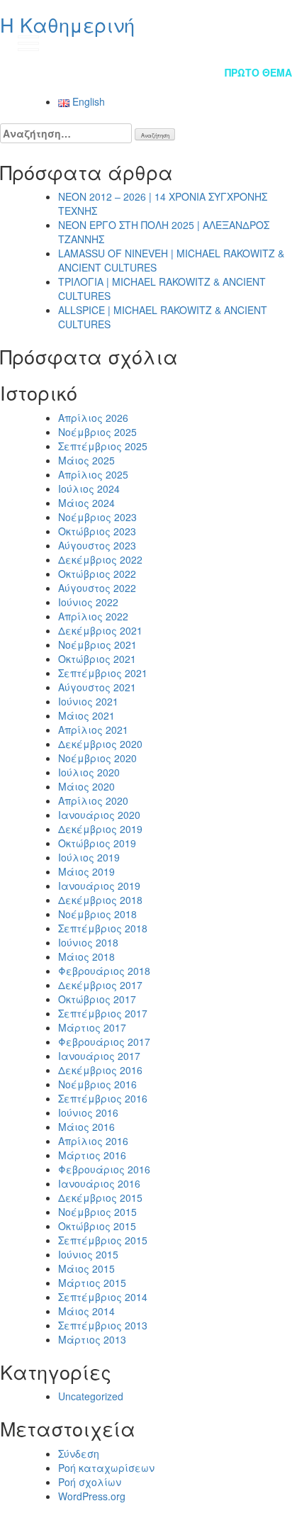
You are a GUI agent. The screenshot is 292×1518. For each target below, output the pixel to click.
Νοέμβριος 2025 (97, 432)
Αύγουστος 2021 (97, 687)
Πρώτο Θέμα (258, 72)
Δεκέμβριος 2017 (100, 985)
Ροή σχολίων (89, 1482)
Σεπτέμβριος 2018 (102, 928)
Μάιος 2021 (86, 715)
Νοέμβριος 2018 (97, 914)
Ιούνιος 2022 (88, 602)
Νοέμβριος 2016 (97, 1084)
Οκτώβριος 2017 (97, 999)
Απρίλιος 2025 (93, 474)
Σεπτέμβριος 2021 (102, 673)
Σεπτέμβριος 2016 (102, 1098)
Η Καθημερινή (67, 24)
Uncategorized (90, 1396)
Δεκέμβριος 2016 (100, 1070)
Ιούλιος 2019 (89, 857)
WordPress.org (91, 1496)
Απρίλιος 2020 (93, 800)
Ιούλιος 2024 (89, 488)
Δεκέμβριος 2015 (100, 1197)
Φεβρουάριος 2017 (104, 1041)
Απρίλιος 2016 (93, 1141)
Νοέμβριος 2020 (97, 758)
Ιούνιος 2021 (88, 701)
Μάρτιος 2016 (92, 1155)
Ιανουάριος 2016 (99, 1183)
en (267, 42)
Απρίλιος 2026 (93, 418)
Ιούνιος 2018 (88, 942)
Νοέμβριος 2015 (97, 1212)
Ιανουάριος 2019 (99, 885)
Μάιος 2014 (86, 1311)
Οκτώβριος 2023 (97, 531)
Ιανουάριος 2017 (99, 1056)
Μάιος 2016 (86, 1127)
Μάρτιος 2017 (92, 1027)
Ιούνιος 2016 (88, 1112)
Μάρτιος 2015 (92, 1283)
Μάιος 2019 (86, 871)
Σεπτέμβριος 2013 (102, 1325)
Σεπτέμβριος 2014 (102, 1297)
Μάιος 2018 (86, 956)
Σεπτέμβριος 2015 (102, 1240)
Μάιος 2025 (86, 460)
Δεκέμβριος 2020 (100, 744)
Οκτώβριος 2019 (97, 843)
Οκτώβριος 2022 (97, 574)
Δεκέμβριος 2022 (100, 559)
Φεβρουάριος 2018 (104, 971)
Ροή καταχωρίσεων (106, 1468)
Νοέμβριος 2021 (97, 644)
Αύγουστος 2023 (97, 545)
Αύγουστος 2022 (97, 588)
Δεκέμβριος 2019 (100, 829)
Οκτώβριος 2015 (97, 1226)
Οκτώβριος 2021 (97, 659)
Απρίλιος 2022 (93, 616)
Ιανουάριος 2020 (99, 815)
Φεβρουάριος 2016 (104, 1169)
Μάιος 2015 (86, 1268)
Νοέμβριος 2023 (97, 517)
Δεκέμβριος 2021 (100, 630)
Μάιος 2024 (86, 503)
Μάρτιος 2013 (92, 1339)
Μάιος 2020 (86, 786)
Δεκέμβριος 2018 (100, 900)
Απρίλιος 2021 (93, 729)
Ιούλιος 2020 (89, 772)
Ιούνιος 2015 (88, 1254)
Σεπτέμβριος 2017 (102, 1013)
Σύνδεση (78, 1453)
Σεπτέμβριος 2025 (102, 446)
